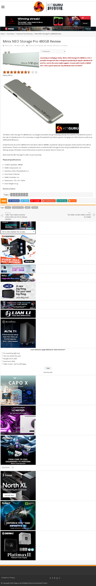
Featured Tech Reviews (24, 34)
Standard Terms (41, 583)
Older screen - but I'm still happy (15, 364)
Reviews (49, 45)
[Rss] (50, 578)
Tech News (10, 34)
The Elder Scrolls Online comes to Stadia (79, 215)
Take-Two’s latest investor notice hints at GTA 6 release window (16, 216)
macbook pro (18, 207)
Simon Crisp (8, 45)
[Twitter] (55, 578)
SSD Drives (56, 45)
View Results (47, 372)
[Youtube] (57, 578)
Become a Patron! (9, 188)
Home (2, 34)
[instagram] (59, 578)
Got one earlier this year (12, 356)
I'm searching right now (12, 353)
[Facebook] (52, 578)
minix (28, 207)
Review (35, 207)
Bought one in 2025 (10, 359)
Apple (8, 207)
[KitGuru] (48, 6)
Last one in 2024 (9, 361)
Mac (45, 45)
